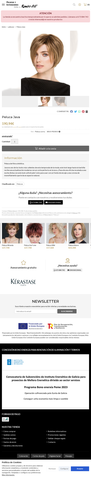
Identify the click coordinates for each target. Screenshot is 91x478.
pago (19, 127)
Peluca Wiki (50, 245)
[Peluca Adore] (78, 233)
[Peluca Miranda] (12, 233)
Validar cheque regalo (56, 438)
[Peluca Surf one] (34, 233)
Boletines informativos (57, 431)
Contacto (52, 442)
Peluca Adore (73, 245)
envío (14, 127)
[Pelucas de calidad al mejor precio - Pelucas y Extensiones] (22, 4)
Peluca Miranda (7, 245)
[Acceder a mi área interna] (79, 4)
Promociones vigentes (57, 435)
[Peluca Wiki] (56, 233)
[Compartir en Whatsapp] (79, 111)
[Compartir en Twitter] (75, 111)
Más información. (8, 475)
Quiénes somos (9, 435)
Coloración (23, 456)
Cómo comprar (9, 431)
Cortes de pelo (39, 456)
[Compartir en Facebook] (71, 111)
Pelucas (74, 213)
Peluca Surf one (30, 245)
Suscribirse (67, 311)
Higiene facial (55, 456)
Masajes (68, 456)
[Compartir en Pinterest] (83, 111)
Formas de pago (9, 438)
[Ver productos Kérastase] (23, 282)
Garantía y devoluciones (13, 445)
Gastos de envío (9, 442)
